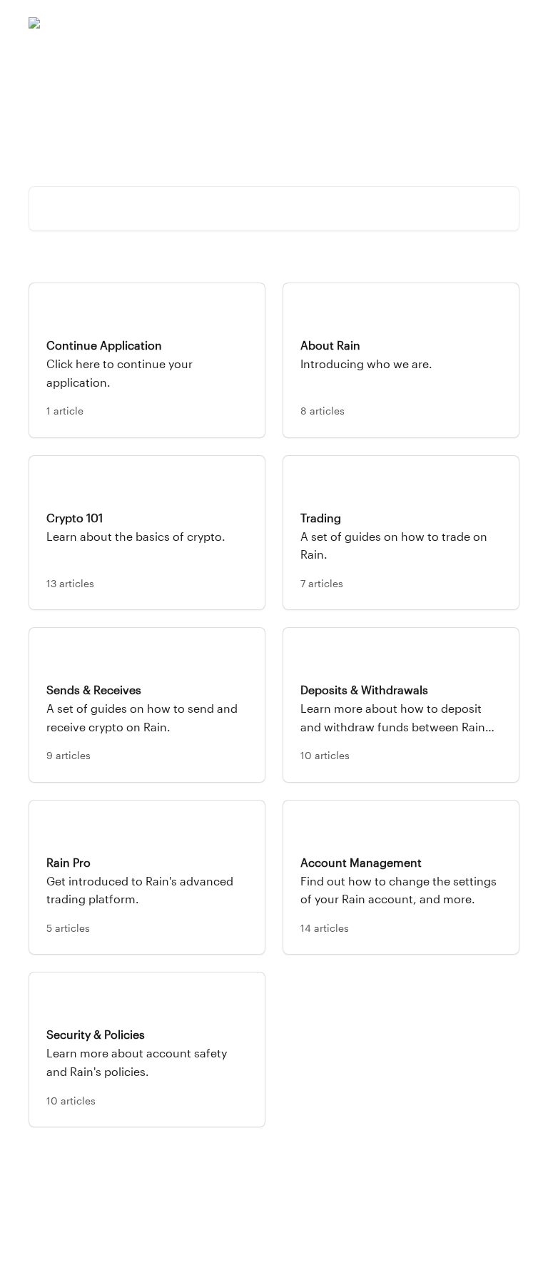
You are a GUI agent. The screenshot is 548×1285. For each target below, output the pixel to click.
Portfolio (327, 23)
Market (381, 23)
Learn (427, 23)
